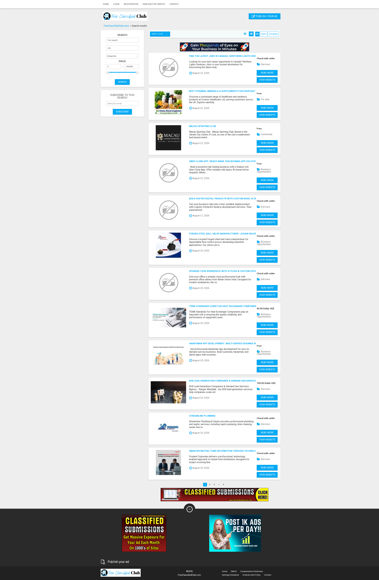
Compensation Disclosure (251, 571)
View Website (267, 79)
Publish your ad (266, 16)
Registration (131, 4)
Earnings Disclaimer (230, 575)
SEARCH (122, 82)
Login (116, 4)
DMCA (234, 571)
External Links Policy (251, 575)
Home (106, 4)
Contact (174, 4)
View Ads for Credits (154, 4)
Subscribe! (122, 111)
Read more (267, 72)
